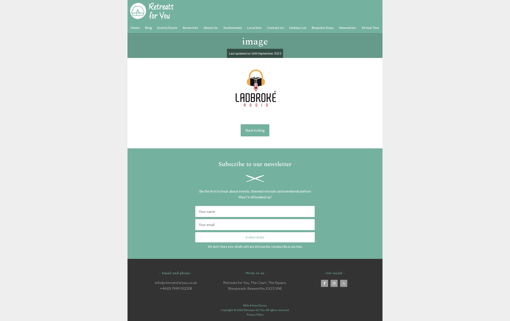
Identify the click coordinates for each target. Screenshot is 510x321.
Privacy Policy (255, 314)
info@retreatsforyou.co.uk (176, 282)
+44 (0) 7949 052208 (176, 288)
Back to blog (255, 130)
